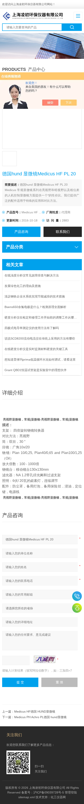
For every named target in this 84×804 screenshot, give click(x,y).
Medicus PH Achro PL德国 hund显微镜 (40, 717)
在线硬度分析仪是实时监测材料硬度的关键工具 (36, 349)
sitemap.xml (26, 797)
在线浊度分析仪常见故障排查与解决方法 (32, 275)
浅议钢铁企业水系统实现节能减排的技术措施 (35, 296)
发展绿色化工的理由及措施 (23, 286)
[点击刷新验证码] (44, 659)
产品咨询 (21, 232)
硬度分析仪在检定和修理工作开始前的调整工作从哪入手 (42, 317)
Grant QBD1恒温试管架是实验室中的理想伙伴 (36, 370)
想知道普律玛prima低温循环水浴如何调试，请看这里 (40, 359)
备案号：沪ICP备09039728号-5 (42, 792)
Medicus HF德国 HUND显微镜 (34, 711)
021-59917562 (77, 596)
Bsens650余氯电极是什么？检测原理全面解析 (35, 307)
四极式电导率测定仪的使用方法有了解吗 (32, 328)
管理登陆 (71, 792)
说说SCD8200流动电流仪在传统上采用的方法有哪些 (40, 338)
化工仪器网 (58, 797)
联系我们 (63, 232)
